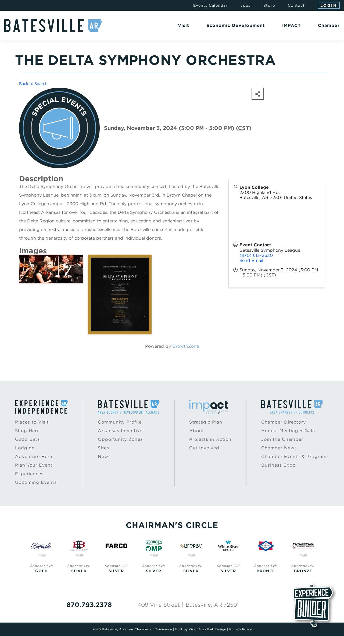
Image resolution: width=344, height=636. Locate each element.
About (196, 430)
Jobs (245, 5)
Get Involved (204, 447)
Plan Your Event (33, 465)
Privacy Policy (240, 629)
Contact (296, 5)
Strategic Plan (205, 422)
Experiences (29, 473)
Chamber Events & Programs (295, 456)
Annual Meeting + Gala (288, 430)
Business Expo (278, 465)
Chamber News (279, 447)
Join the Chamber (282, 439)
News (104, 456)
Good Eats (27, 439)
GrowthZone (185, 346)
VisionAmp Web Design (207, 629)
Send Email (251, 260)
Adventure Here (33, 456)
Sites (103, 447)
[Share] (258, 94)
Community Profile (120, 422)
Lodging (25, 447)
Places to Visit (32, 422)
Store (269, 5)
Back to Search (33, 83)
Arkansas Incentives (121, 430)
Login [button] (328, 5)
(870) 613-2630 (256, 255)
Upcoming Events (36, 482)
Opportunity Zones (120, 439)
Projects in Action (210, 439)
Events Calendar (210, 5)
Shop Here (27, 430)
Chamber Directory (283, 422)
